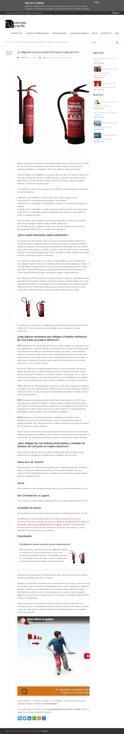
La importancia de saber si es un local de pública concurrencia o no (106, 72)
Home (7, 42)
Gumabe (45, 731)
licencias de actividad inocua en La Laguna (45, 525)
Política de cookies (83, 9)
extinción (62, 57)
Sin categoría (15, 42)
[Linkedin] (114, 13)
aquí (47, 183)
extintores (68, 57)
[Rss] (117, 13)
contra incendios (52, 57)
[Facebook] (112, 13)
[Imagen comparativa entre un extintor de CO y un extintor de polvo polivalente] (79, 557)
